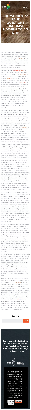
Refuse (18, 401)
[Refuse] (26, 388)
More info (11, 404)
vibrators (21, 59)
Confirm (11, 401)
